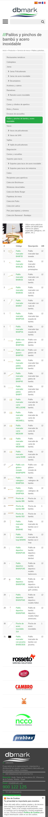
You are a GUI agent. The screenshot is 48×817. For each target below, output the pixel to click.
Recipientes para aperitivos (17, 178)
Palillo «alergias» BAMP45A (20, 491)
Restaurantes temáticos (16, 57)
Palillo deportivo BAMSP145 (20, 550)
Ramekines (11, 90)
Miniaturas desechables (16, 187)
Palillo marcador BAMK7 (19, 303)
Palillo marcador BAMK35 (19, 277)
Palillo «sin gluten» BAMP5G (20, 352)
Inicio (5, 50)
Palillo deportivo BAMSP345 (20, 581)
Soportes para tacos (14, 159)
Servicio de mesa (23, 50)
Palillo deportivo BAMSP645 (20, 610)
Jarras (9, 67)
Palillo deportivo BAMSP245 (20, 566)
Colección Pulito (13, 201)
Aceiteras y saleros (14, 86)
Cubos (9, 173)
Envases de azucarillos (16, 114)
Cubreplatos (11, 62)
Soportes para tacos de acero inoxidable (25, 164)
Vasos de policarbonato (19, 131)
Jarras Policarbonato (18, 71)
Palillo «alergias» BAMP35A (20, 480)
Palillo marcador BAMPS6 (19, 329)
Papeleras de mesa (14, 197)
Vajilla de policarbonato (19, 145)
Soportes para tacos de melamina (23, 168)
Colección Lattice (13, 206)
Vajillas (9, 140)
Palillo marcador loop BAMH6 (21, 537)
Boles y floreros (13, 109)
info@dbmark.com (16, 783)
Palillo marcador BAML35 (19, 264)
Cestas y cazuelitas (14, 154)
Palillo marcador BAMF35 (19, 253)
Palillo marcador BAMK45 (19, 290)
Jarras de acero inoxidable (20, 76)
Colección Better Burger (16, 192)
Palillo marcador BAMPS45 (20, 316)
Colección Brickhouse (15, 182)
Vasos (9, 126)
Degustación (11, 149)
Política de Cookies (32, 812)
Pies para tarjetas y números (18, 211)
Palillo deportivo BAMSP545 (20, 597)
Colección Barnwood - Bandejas (19, 215)
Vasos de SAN (15, 135)
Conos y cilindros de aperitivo (18, 104)
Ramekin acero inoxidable (20, 95)
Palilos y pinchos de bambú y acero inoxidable (20, 120)
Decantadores (15, 81)
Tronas (9, 100)
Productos (12, 50)
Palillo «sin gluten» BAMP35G (20, 342)
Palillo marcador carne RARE (20, 454)
